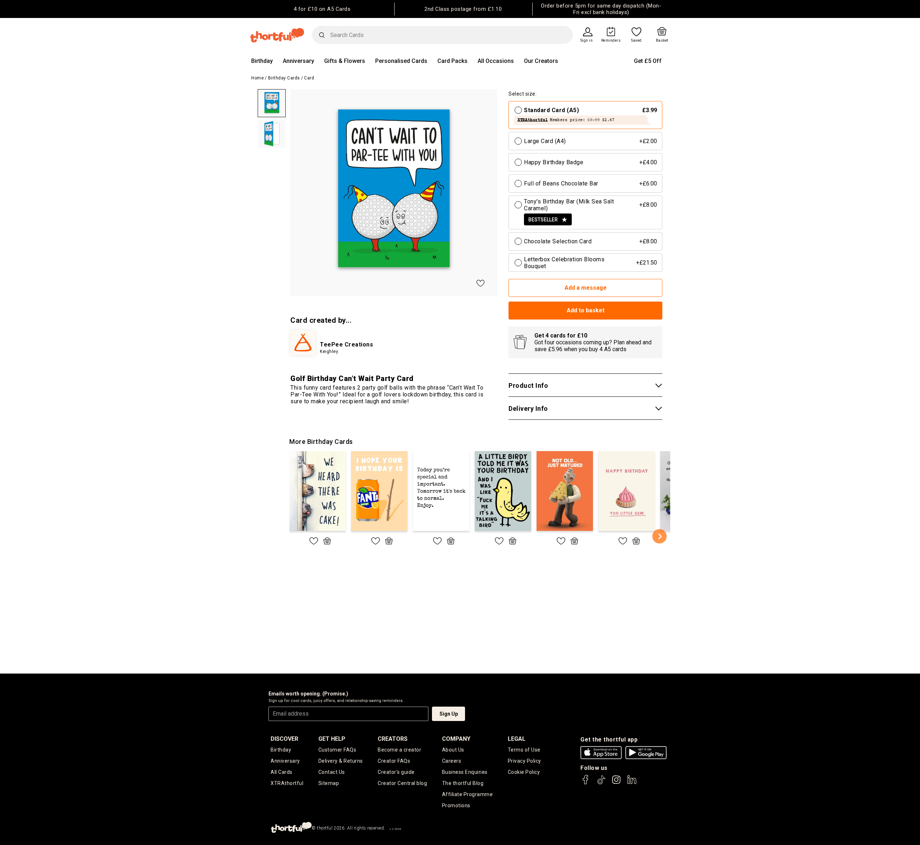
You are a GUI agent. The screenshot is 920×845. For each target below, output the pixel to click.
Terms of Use (524, 750)
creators (393, 738)
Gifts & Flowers (344, 61)
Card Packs (452, 61)
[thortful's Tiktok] (601, 783)
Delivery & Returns (340, 761)
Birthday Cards (284, 78)
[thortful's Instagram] (616, 783)
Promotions (456, 805)
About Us (453, 750)
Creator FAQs (394, 761)
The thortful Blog (463, 783)
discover (284, 738)
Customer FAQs (337, 750)
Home (257, 78)
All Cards (282, 772)
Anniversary (298, 61)
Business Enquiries (465, 772)
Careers (451, 761)
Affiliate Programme (467, 794)
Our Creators (541, 61)
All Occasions (496, 61)
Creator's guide (396, 772)
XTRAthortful (287, 783)
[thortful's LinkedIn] (631, 783)
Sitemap (328, 783)
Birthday (262, 61)
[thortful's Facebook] (585, 783)
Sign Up (449, 714)
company (456, 738)
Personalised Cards (401, 61)
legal (516, 738)
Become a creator (399, 750)
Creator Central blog (402, 783)
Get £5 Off (648, 61)
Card (309, 78)
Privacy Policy (524, 761)
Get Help (331, 738)
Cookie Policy (524, 772)
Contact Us (331, 772)
